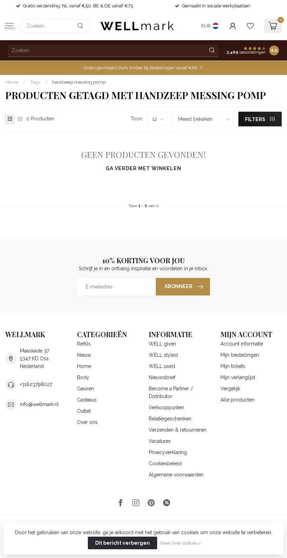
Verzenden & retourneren (177, 430)
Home (11, 82)
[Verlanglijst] (250, 26)
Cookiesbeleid (165, 463)
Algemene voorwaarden (176, 474)
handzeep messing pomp (79, 82)
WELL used (162, 366)
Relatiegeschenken (170, 418)
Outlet (84, 411)
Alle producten (237, 400)
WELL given (162, 344)
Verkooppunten (166, 407)
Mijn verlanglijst (237, 377)
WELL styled (163, 355)
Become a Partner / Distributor (171, 392)
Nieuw (84, 355)
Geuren (85, 388)
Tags (35, 82)
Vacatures (160, 441)
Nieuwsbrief (162, 377)
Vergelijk (230, 388)
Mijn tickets (232, 366)
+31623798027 (36, 384)
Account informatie (241, 344)
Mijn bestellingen (239, 355)
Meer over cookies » (180, 543)
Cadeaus (87, 400)
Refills (84, 344)
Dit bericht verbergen (122, 543)
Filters (255, 119)
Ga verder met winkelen (143, 168)
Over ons (87, 422)
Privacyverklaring (168, 452)
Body (83, 377)
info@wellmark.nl (39, 404)
